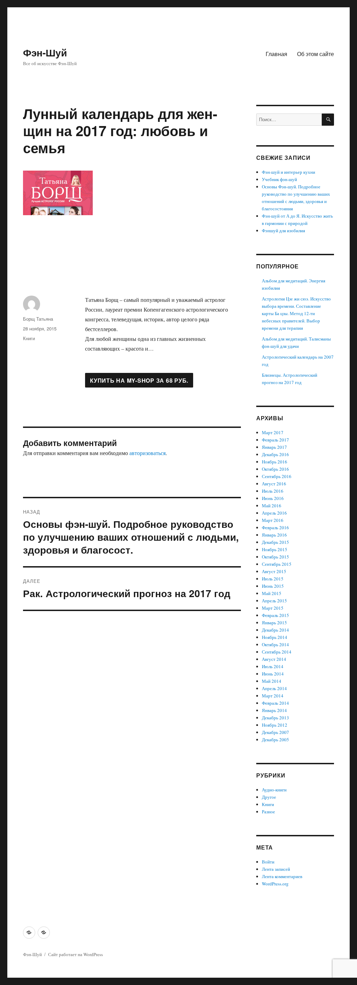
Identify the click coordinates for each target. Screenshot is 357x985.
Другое (269, 797)
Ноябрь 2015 (274, 549)
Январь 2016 (274, 535)
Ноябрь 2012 (274, 725)
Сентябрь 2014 (276, 652)
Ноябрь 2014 (274, 637)
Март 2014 (272, 696)
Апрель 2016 (274, 513)
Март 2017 (272, 432)
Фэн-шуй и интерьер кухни (288, 172)
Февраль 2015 (275, 615)
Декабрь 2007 (275, 732)
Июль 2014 (272, 666)
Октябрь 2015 (275, 557)
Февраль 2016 (275, 527)
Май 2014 (271, 681)
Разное (268, 811)
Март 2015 (272, 608)
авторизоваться (147, 452)
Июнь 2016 (273, 498)
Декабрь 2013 (275, 717)
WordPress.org (275, 884)
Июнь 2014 (273, 674)
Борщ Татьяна (38, 318)
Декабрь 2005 (275, 739)
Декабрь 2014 (275, 630)
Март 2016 (272, 520)
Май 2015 (271, 593)
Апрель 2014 (274, 688)
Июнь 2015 (273, 586)
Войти (268, 862)
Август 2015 (274, 571)
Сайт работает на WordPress (75, 954)
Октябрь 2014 (275, 644)
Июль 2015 (272, 579)
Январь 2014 (274, 710)
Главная (276, 54)
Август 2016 (274, 483)
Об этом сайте (315, 54)
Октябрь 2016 (275, 469)
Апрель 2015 (274, 600)
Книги (29, 338)
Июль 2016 (272, 491)
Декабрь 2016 (275, 454)
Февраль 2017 (275, 440)
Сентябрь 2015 (276, 564)
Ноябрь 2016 (274, 462)
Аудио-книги (274, 790)
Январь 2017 (274, 447)
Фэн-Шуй (45, 52)
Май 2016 (271, 505)
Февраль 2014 (275, 703)
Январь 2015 (274, 622)
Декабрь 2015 (275, 542)
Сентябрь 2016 (276, 476)
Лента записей (276, 869)
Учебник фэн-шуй (279, 179)
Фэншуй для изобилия (283, 230)
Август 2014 (274, 659)
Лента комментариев (282, 876)
